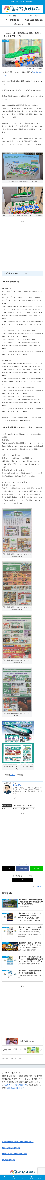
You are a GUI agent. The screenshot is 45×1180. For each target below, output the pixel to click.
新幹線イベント (30, 808)
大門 (31, 805)
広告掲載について (8, 1160)
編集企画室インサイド (15, 1088)
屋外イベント (18, 808)
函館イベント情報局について (16, 1085)
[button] (40, 616)
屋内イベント (7, 808)
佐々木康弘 (17, 785)
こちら (12, 775)
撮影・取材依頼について (11, 1148)
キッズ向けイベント (21, 805)
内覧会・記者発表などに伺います (14, 1154)
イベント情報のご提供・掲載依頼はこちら (17, 1142)
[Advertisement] (22, 245)
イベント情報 (8, 805)
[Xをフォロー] (14, 798)
